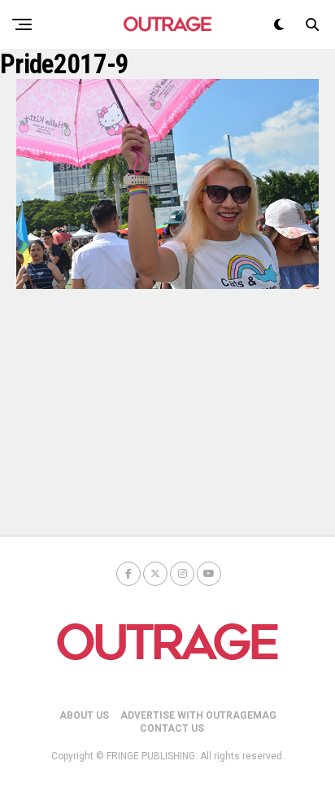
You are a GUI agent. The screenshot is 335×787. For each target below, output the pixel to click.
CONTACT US (172, 728)
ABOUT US (84, 715)
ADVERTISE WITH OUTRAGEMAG (198, 715)
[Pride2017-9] (167, 284)
